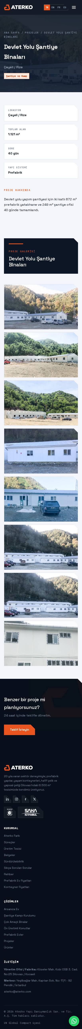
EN (53, 7)
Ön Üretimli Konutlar (17, 928)
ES (64, 7)
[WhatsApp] (74, 1021)
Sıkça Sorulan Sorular (18, 868)
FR (59, 7)
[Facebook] (25, 799)
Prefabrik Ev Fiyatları (17, 880)
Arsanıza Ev (11, 909)
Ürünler (8, 947)
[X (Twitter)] (34, 799)
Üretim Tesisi (12, 848)
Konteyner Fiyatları (16, 887)
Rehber (9, 874)
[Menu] (74, 7)
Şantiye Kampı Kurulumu (19, 915)
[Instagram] (16, 799)
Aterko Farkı (12, 835)
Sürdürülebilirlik (14, 861)
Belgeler (9, 855)
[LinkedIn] (7, 799)
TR (47, 7)
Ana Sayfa (12, 32)
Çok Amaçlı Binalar (16, 922)
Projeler (32, 32)
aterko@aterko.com (17, 991)
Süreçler (9, 842)
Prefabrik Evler (13, 934)
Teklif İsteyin (19, 729)
